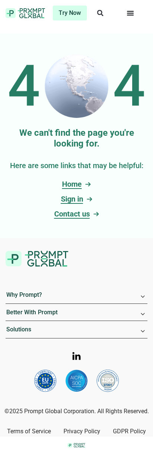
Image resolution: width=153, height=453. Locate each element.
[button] (100, 13)
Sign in (72, 199)
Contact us (72, 213)
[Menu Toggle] (130, 13)
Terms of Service (29, 431)
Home (72, 184)
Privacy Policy (82, 431)
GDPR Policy (129, 431)
